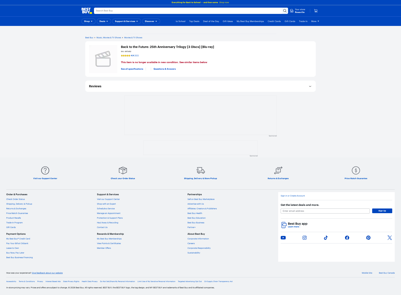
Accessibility (11, 281)
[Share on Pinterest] (368, 237)
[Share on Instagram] (304, 237)
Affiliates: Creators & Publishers (202, 208)
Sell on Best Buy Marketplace (200, 199)
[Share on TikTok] (325, 237)
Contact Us (102, 227)
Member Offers (104, 248)
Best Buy (89, 37)
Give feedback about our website (47, 273)
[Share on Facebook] (347, 237)
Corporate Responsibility (199, 248)
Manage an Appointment (108, 213)
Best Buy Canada (387, 273)
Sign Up (382, 210)
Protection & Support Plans (110, 218)
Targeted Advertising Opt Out (190, 281)
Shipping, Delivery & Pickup (19, 204)
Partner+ (191, 227)
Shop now (224, 2)
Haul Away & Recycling (107, 222)
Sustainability (193, 252)
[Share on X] (389, 237)
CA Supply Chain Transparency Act (218, 281)
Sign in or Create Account (293, 196)
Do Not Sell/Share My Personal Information (117, 281)
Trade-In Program (14, 222)
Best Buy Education (196, 218)
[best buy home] (86, 11)
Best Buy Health (194, 213)
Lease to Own (12, 248)
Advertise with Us (195, 204)
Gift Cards (11, 227)
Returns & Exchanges (16, 208)
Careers (191, 243)
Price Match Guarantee (17, 213)
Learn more (294, 227)
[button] (88, 21)
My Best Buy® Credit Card (18, 238)
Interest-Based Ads (53, 281)
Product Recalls (13, 218)
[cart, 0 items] (316, 11)
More (313, 21)
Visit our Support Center (108, 199)
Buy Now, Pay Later (15, 252)
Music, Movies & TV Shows (108, 37)
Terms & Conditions (27, 281)
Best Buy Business (195, 222)
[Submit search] (285, 11)
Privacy (40, 281)
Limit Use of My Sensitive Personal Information (156, 281)
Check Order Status (15, 199)
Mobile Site (367, 273)
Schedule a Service (106, 208)
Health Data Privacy (90, 281)
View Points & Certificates (109, 243)
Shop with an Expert (106, 204)
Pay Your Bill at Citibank (17, 243)
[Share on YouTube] (283, 237)
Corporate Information (198, 238)
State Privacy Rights (71, 281)
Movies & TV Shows (133, 37)
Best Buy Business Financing (19, 257)
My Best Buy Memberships (109, 238)
